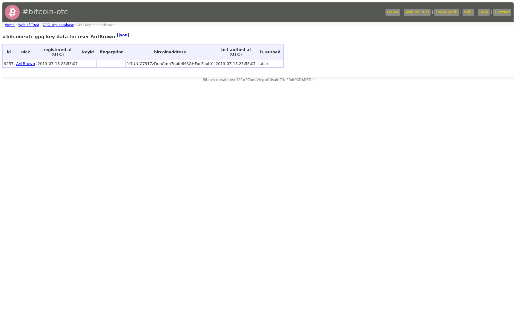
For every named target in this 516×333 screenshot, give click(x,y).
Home (393, 12)
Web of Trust (417, 12)
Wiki (468, 12)
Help (483, 12)
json (123, 35)
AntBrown (25, 63)
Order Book (446, 12)
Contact (502, 12)
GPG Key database (58, 25)
